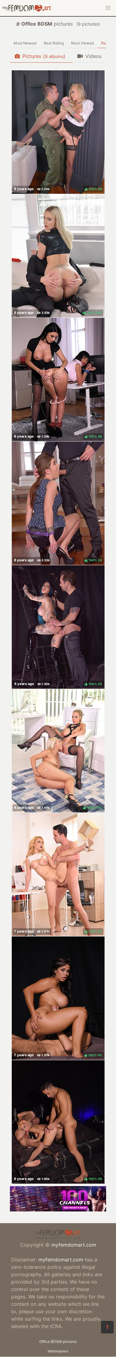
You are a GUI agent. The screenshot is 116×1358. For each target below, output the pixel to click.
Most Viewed (82, 43)
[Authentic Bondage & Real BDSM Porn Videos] (58, 1209)
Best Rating (54, 43)
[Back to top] (107, 1327)
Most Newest (25, 43)
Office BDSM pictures (58, 1341)
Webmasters (58, 1351)
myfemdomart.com (73, 1245)
